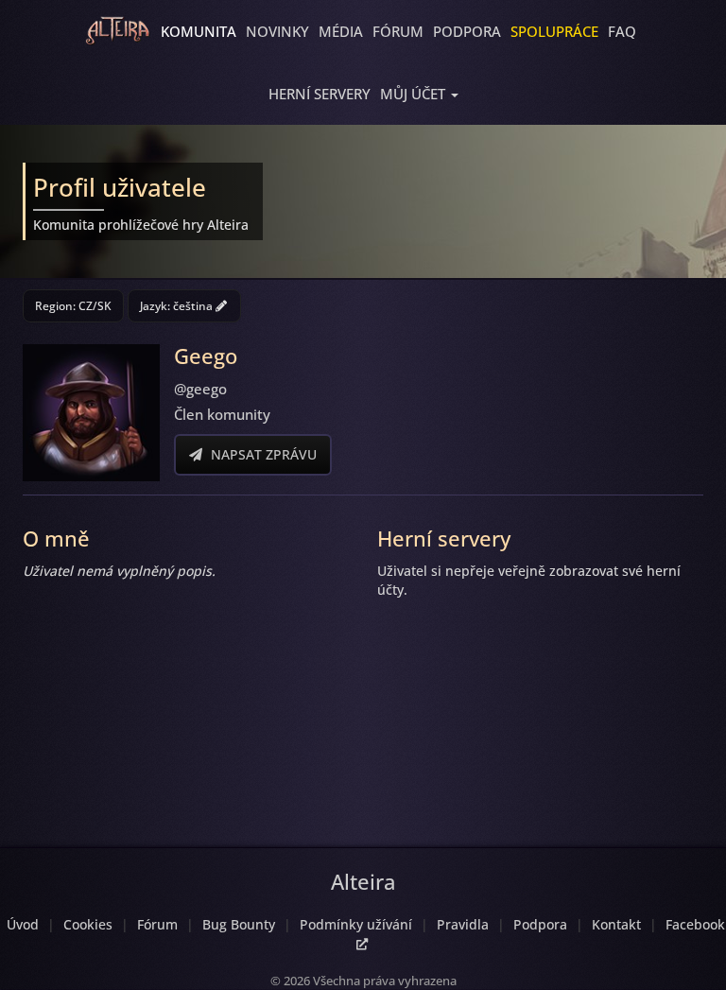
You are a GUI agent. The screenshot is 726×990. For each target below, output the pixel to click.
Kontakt (616, 924)
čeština (194, 306)
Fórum (398, 31)
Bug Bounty (238, 924)
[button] (419, 93)
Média (341, 31)
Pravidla (463, 924)
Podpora (467, 31)
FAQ (622, 31)
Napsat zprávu (262, 454)
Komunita (198, 31)
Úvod (23, 924)
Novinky (277, 31)
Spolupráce (554, 31)
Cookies (87, 924)
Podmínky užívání (356, 924)
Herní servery (319, 93)
